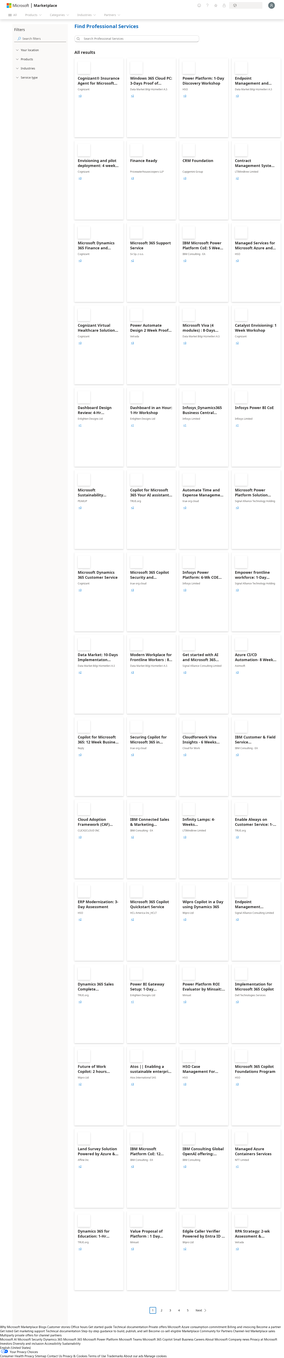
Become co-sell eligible (165, 1331)
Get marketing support (29, 1331)
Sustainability (71, 1343)
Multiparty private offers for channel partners (31, 1335)
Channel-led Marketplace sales (254, 1331)
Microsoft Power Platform (100, 1339)
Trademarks (115, 1356)
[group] (80, 96)
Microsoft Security (30, 1339)
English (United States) (15, 1348)
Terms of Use (97, 1356)
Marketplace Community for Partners (207, 1331)
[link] (98, 97)
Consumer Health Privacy (17, 1356)
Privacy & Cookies (75, 1356)
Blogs (42, 1327)
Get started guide (100, 1327)
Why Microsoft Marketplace (19, 1327)
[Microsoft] (18, 5)
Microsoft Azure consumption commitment (197, 1327)
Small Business (183, 1339)
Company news (238, 1339)
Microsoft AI (8, 1339)
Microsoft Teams (130, 1339)
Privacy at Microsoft (263, 1339)
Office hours (79, 1327)
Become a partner (268, 1327)
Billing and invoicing (241, 1327)
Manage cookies (155, 1356)
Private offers (158, 1327)
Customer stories (58, 1327)
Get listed (6, 1331)
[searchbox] (44, 39)
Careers (199, 1339)
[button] (77, 38)
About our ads (133, 1356)
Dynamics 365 (52, 1339)
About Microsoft (216, 1339)
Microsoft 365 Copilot (158, 1339)
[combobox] (138, 38)
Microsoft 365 (72, 1339)
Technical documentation (130, 1327)
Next (199, 1310)
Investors (6, 1343)
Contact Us (54, 1356)
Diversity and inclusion (28, 1343)
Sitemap (40, 1356)
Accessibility (52, 1343)
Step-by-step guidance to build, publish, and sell (114, 1331)
